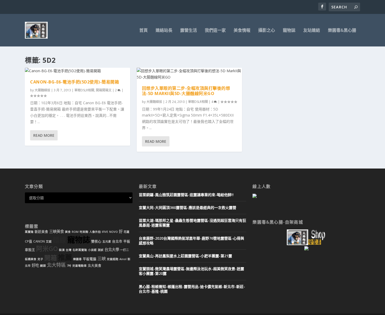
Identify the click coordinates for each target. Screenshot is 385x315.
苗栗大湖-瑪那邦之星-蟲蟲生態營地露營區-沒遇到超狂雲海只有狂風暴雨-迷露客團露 (192, 223)
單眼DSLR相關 (84, 90)
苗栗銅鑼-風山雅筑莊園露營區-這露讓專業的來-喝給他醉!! (186, 194)
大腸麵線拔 (42, 90)
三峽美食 (56, 231)
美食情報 (242, 30)
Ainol (122, 259)
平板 (126, 241)
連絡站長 (164, 30)
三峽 (101, 258)
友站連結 (311, 30)
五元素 (106, 241)
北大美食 (94, 265)
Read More (43, 135)
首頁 (143, 30)
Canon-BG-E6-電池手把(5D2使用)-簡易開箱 (74, 82)
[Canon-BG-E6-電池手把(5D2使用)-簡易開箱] (77, 71)
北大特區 (56, 265)
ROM (75, 232)
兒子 (40, 259)
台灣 (69, 250)
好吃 (35, 265)
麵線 (59, 240)
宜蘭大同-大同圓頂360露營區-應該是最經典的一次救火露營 (187, 207)
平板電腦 (89, 259)
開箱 (50, 258)
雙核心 (96, 241)
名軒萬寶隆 (80, 250)
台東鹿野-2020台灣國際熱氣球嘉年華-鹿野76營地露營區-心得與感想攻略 (191, 240)
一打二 (124, 250)
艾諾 (49, 241)
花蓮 (126, 232)
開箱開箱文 (104, 90)
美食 (68, 232)
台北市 (117, 241)
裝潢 (62, 250)
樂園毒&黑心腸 (342, 30)
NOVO (113, 232)
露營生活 (188, 30)
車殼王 (30, 250)
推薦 (65, 257)
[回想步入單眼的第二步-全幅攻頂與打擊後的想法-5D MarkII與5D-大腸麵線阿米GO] (189, 74)
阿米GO (47, 248)
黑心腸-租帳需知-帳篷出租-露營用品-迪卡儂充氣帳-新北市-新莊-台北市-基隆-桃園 (192, 289)
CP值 (28, 241)
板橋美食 (30, 259)
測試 (100, 250)
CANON (39, 241)
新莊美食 (41, 231)
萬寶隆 (29, 232)
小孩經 (92, 250)
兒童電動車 (79, 265)
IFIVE (105, 232)
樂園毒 (77, 259)
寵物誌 (289, 30)
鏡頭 (43, 265)
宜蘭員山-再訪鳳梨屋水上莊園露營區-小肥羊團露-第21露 (185, 255)
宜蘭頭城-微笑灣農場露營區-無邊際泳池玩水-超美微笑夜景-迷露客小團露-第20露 (191, 271)
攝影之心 (266, 30)
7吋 (69, 265)
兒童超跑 (112, 259)
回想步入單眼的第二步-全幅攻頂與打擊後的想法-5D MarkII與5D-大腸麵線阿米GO (186, 91)
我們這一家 (215, 30)
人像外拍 (95, 232)
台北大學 (111, 249)
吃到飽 (84, 232)
